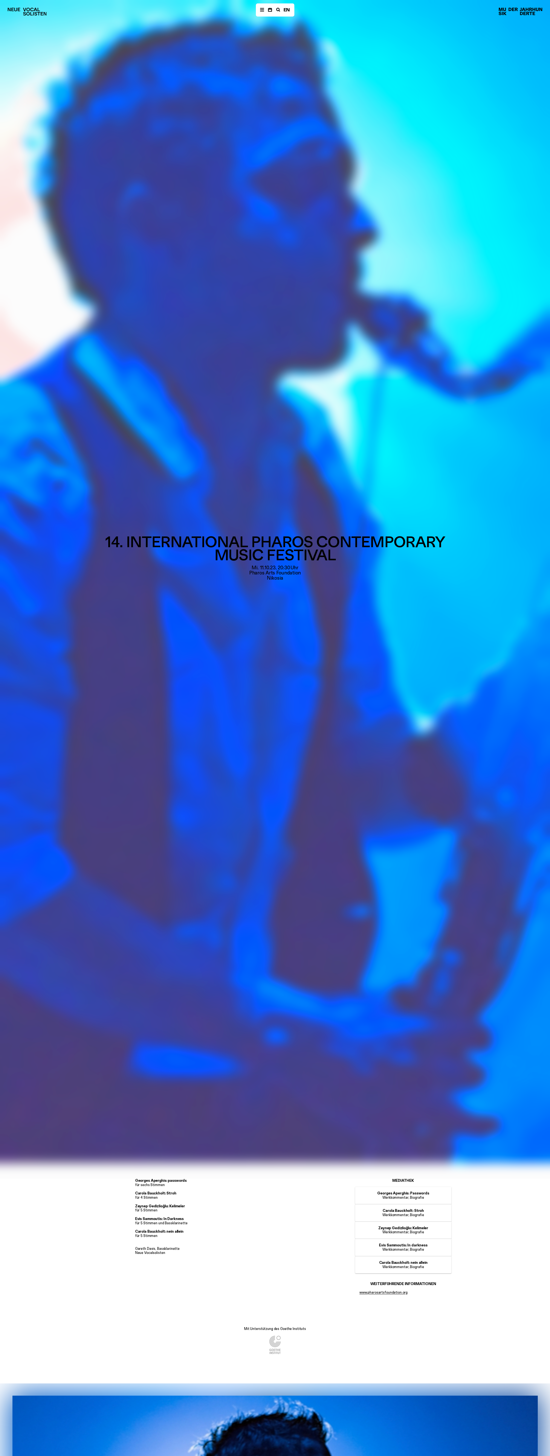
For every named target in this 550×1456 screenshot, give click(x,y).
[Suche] (277, 10)
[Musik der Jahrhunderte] (520, 11)
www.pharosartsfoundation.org (383, 1292)
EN (287, 9)
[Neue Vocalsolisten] (27, 11)
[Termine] (270, 10)
